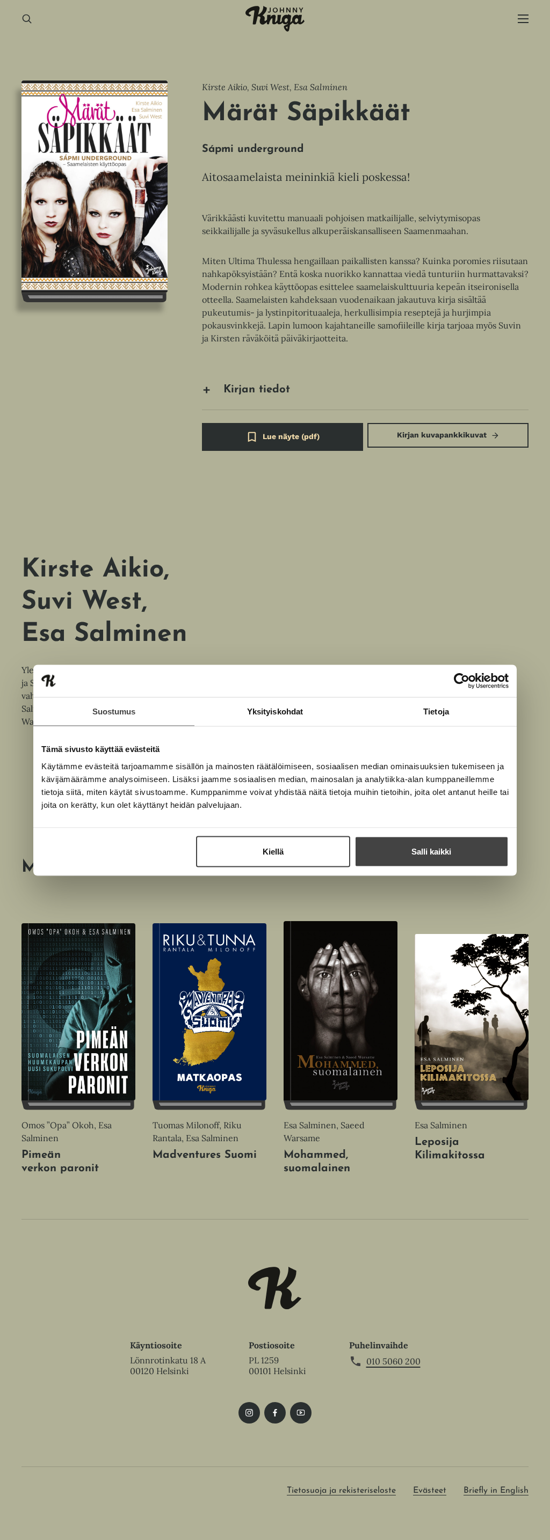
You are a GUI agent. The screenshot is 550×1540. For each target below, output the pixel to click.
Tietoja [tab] (436, 711)
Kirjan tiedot (256, 389)
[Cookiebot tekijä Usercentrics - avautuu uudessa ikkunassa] (462, 681)
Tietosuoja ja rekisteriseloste (341, 1490)
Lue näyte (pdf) (291, 441)
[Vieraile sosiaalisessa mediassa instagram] (249, 1413)
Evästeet (429, 1490)
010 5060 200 (393, 1361)
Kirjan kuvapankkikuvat (442, 434)
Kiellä (273, 851)
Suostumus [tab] (114, 711)
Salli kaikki (431, 851)
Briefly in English (496, 1490)
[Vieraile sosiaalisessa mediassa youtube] (301, 1413)
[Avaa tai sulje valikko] (523, 19)
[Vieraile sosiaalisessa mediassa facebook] (275, 1413)
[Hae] (27, 19)
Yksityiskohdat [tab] (275, 711)
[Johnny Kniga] (275, 19)
